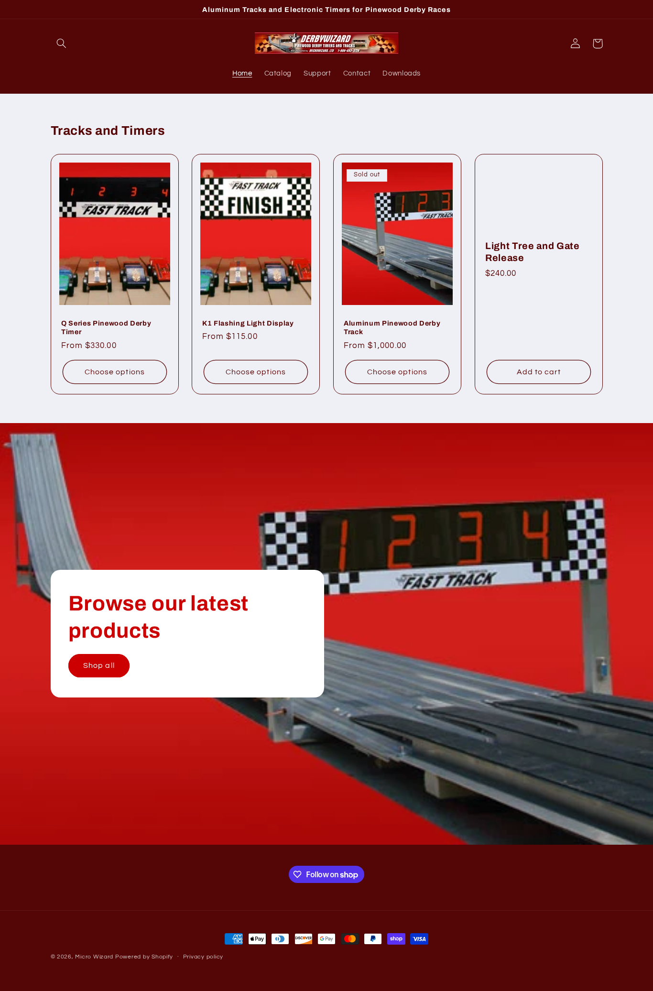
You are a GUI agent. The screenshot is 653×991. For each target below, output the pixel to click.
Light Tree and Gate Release (532, 252)
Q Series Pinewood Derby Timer (106, 327)
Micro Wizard (94, 956)
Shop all (98, 666)
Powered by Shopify (144, 956)
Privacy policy (203, 957)
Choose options (115, 372)
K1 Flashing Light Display (248, 323)
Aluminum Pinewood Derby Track (392, 327)
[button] (62, 43)
